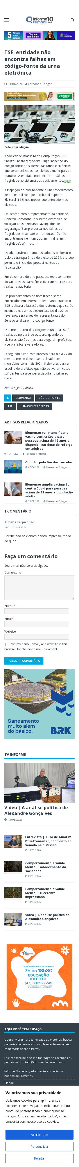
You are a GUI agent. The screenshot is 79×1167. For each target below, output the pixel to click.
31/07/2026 (34, 901)
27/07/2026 (34, 923)
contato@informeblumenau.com (41, 1062)
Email (8, 619)
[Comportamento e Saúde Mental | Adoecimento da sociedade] (13, 867)
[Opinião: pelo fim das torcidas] (13, 466)
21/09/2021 (34, 501)
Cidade (9, 1083)
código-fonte (49, 398)
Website (10, 631)
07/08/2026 (34, 876)
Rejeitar (39, 1158)
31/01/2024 (15, 84)
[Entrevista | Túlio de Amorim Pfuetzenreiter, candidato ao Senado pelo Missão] (13, 841)
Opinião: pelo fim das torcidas (49, 462)
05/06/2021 (34, 467)
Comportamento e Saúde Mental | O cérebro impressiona (45, 893)
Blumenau (23, 398)
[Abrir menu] (6, 20)
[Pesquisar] (72, 20)
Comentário (12, 572)
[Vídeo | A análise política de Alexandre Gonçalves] (39, 783)
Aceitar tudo (39, 1135)
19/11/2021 (13, 453)
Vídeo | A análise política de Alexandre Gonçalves (36, 810)
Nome (8, 606)
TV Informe (15, 754)
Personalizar (39, 1146)
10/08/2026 (34, 850)
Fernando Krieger (40, 84)
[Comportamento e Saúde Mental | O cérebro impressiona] (13, 893)
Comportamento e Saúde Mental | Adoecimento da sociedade (45, 867)
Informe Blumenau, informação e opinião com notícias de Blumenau (34, 1073)
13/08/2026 (15, 819)
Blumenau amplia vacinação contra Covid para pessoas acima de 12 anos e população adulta (49, 490)
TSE (10, 406)
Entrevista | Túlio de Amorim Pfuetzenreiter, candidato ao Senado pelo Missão (48, 841)
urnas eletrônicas (34, 406)
